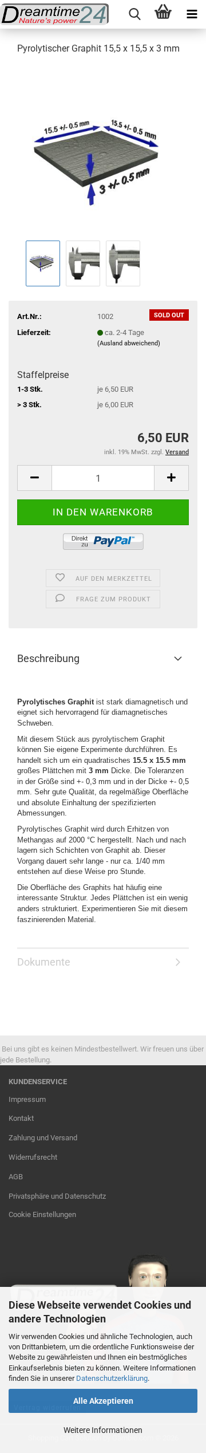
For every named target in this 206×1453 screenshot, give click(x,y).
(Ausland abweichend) (128, 343)
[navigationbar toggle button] (191, 14)
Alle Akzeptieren (103, 1400)
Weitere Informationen (103, 1430)
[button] (34, 478)
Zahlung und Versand (43, 1137)
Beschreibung (48, 658)
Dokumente (43, 962)
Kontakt (21, 1118)
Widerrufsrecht (33, 1157)
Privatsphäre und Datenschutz (57, 1196)
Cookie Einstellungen (42, 1214)
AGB (16, 1176)
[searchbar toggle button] (134, 14)
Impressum (27, 1099)
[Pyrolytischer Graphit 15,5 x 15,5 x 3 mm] (103, 151)
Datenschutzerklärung (112, 1378)
